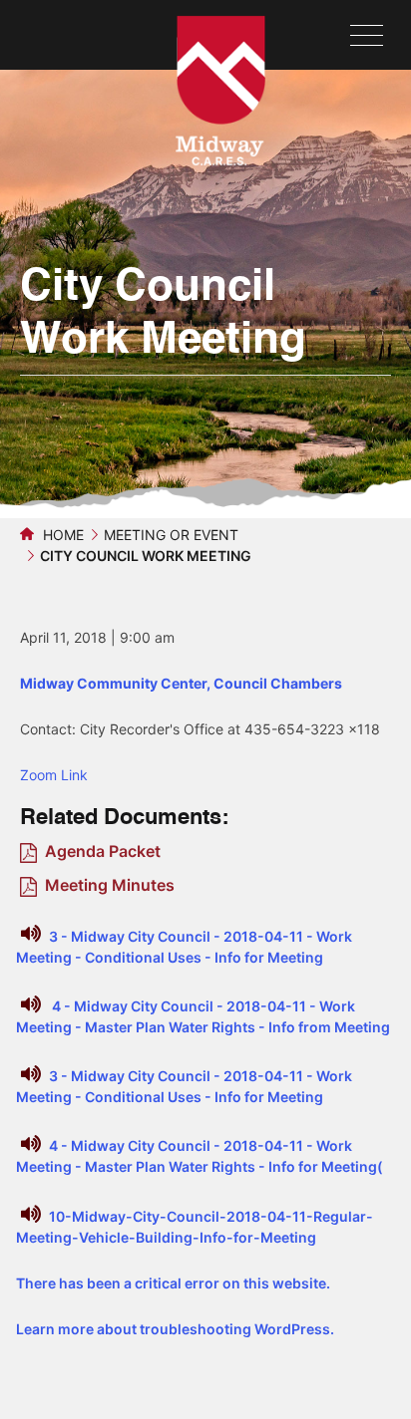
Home (61, 534)
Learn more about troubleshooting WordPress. (175, 1328)
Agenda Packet (103, 851)
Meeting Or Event (171, 534)
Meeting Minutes (110, 885)
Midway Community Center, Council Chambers (181, 683)
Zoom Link (54, 774)
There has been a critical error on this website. (173, 1283)
